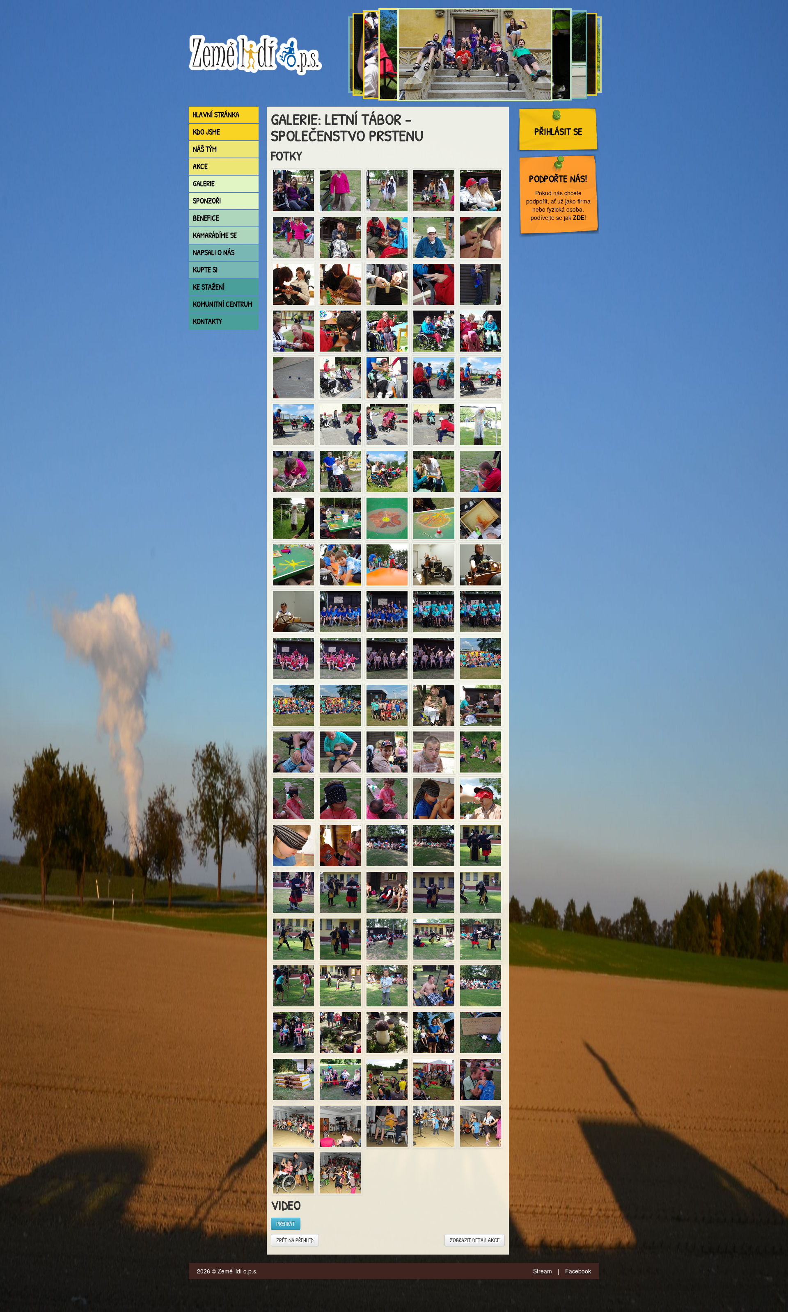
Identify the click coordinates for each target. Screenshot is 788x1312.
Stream (542, 1271)
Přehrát (285, 1223)
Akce (200, 166)
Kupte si (205, 270)
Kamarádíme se (215, 235)
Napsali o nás (213, 252)
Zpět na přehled (295, 1240)
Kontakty (207, 321)
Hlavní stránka (216, 115)
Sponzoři (207, 201)
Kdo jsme (206, 132)
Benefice (206, 218)
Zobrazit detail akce (474, 1240)
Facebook (578, 1271)
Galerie (204, 183)
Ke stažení (208, 287)
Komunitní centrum (222, 304)
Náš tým (205, 149)
